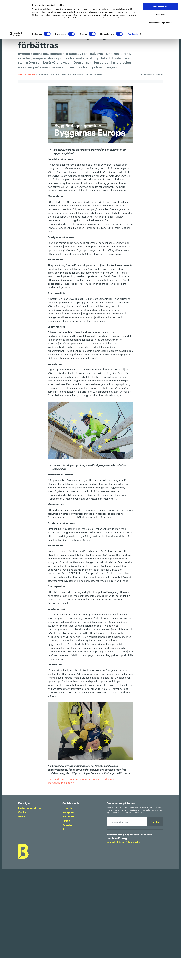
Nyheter (32, 74)
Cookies (23, 812)
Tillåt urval (160, 15)
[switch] (71, 34)
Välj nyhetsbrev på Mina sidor (123, 842)
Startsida (22, 74)
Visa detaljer (133, 34)
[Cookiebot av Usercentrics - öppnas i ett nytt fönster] (16, 34)
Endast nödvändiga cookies (160, 23)
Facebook (68, 816)
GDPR (21, 816)
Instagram (68, 812)
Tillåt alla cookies (160, 6)
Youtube (67, 824)
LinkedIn (67, 808)
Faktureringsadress (29, 808)
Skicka (155, 822)
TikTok (66, 820)
